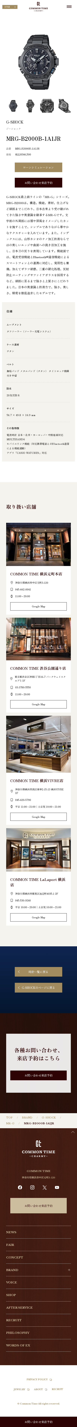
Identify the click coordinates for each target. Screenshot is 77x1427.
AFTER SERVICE (19, 1307)
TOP (9, 1117)
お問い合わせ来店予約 (38, 183)
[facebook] (20, 1188)
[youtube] (57, 1188)
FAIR (10, 1245)
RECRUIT (14, 1320)
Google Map (38, 606)
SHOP (11, 1295)
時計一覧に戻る (38, 972)
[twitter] (45, 1188)
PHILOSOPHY (17, 1333)
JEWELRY (19, 1389)
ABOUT (38, 1389)
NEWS (11, 1232)
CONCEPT (14, 1257)
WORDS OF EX (18, 1345)
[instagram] (32, 1188)
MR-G (10, 1123)
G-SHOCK (49, 1117)
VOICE (11, 1282)
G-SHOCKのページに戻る (38, 987)
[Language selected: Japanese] (68, 1423)
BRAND (27, 1117)
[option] (68, 1424)
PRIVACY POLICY (37, 1379)
